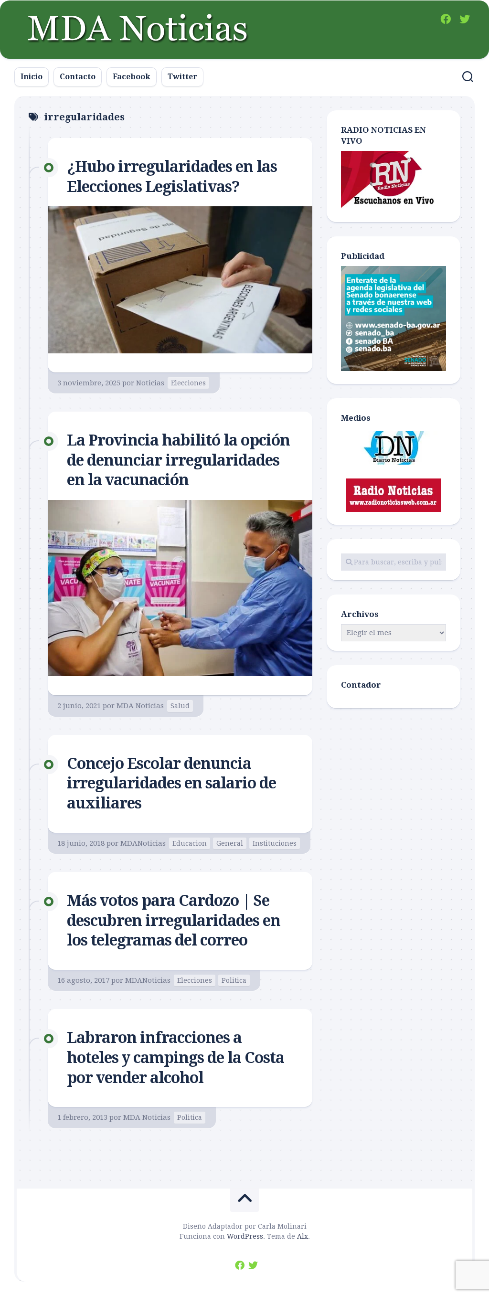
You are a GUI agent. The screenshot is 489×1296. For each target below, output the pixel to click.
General (229, 843)
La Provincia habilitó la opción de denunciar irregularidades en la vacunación (178, 460)
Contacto (78, 76)
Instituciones (275, 843)
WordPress (245, 1236)
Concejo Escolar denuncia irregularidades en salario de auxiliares (171, 783)
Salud (180, 706)
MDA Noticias (140, 705)
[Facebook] (445, 19)
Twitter (182, 76)
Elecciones (188, 383)
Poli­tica (234, 980)
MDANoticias (143, 843)
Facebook (131, 76)
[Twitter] (464, 19)
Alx (302, 1236)
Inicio (32, 76)
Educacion (189, 843)
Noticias (150, 383)
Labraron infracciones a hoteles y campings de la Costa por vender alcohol (175, 1057)
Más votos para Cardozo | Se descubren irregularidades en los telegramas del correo (173, 920)
